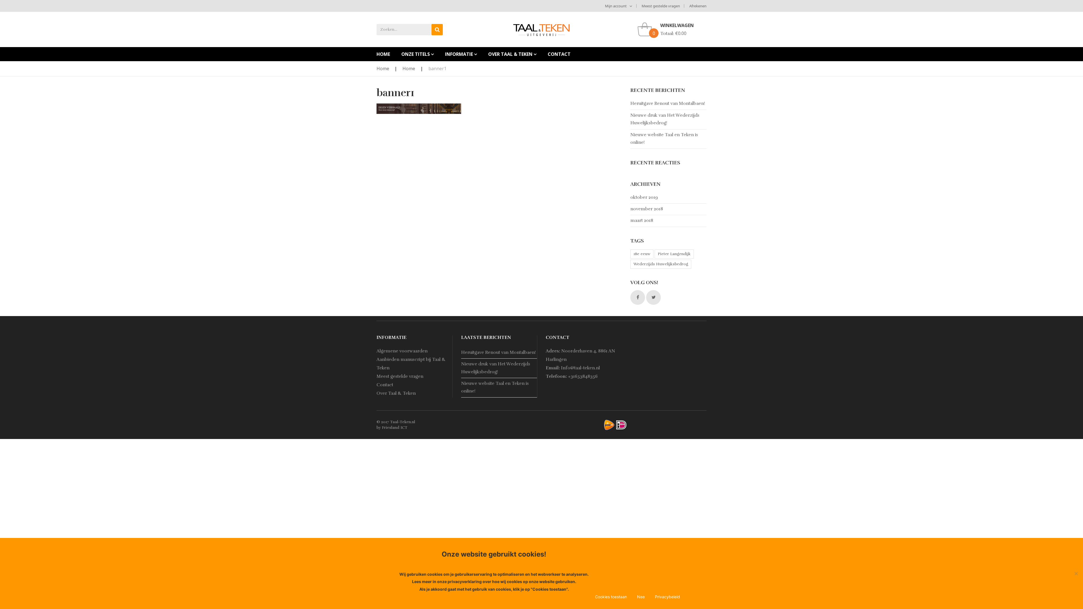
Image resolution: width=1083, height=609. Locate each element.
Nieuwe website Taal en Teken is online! (664, 138)
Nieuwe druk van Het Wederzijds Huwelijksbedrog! (664, 119)
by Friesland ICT (392, 427)
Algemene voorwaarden (402, 351)
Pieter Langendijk (674, 253)
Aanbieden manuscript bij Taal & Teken (411, 364)
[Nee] (1076, 573)
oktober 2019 (644, 197)
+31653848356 (583, 376)
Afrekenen (697, 5)
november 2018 (646, 209)
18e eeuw (641, 253)
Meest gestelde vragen (661, 5)
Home (383, 68)
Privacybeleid (667, 596)
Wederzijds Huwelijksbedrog (660, 264)
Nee (641, 596)
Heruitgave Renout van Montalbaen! (667, 103)
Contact (385, 385)
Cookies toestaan (611, 596)
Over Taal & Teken (396, 393)
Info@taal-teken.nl (580, 368)
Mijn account (616, 5)
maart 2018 (641, 220)
